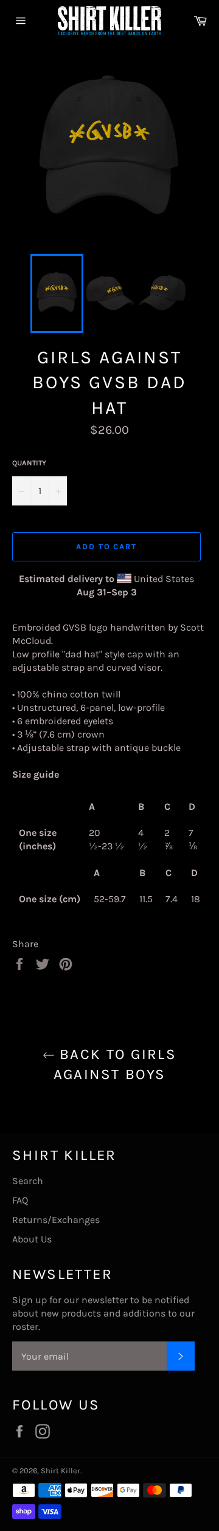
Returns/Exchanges (56, 1219)
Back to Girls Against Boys (115, 1064)
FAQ (20, 1200)
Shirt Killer (60, 1470)
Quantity (29, 463)
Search (27, 1181)
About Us (32, 1239)
